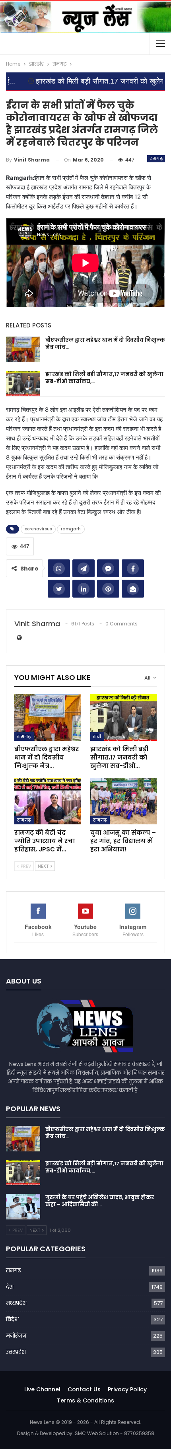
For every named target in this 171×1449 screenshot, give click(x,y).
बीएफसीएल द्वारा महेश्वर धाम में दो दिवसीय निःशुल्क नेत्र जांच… (105, 343)
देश (10, 1287)
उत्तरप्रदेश (16, 1352)
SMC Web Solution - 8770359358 (114, 1433)
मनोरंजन (16, 1336)
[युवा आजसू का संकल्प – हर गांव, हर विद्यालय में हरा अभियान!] (123, 801)
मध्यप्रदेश (16, 1303)
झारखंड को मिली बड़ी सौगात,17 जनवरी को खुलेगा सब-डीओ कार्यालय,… (104, 377)
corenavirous (38, 529)
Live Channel (42, 1389)
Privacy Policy (127, 1389)
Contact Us (84, 1389)
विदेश (12, 1319)
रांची (97, 736)
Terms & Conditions (85, 1400)
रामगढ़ (156, 159)
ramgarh (71, 529)
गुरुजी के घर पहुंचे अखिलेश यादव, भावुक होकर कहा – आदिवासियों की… (99, 1201)
